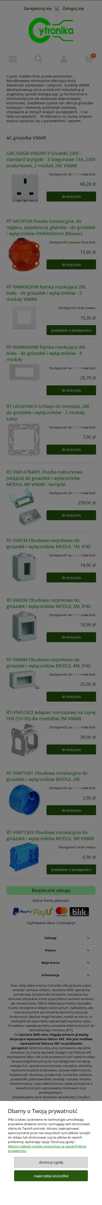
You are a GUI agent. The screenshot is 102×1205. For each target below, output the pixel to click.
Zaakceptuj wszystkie (51, 1176)
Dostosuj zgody (51, 1162)
